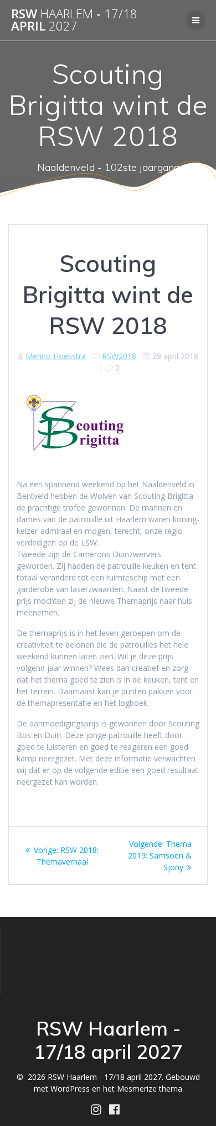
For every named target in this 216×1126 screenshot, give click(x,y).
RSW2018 (119, 356)
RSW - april (74, 20)
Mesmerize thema (149, 1088)
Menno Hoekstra (55, 356)
